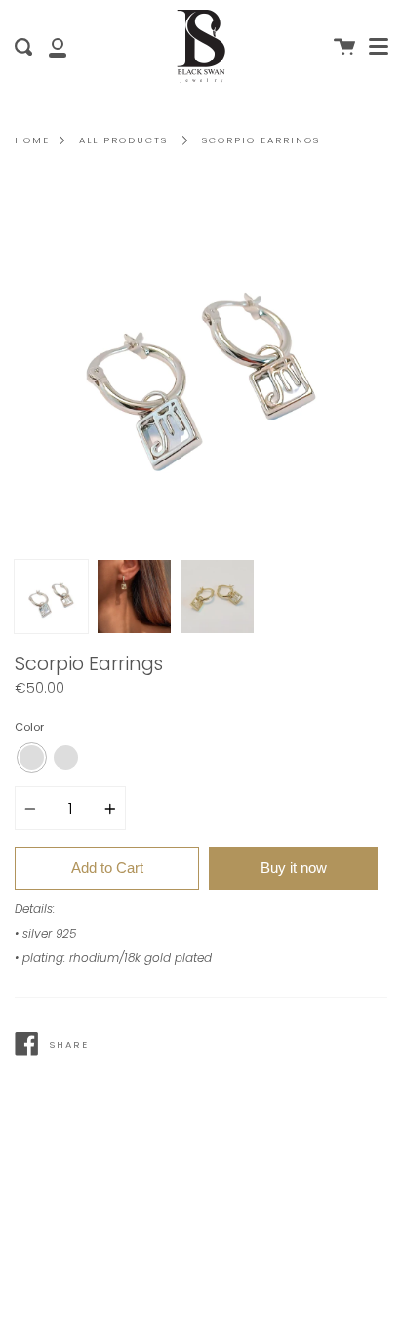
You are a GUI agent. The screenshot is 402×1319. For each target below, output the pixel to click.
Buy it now (294, 867)
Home (32, 140)
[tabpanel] (201, 364)
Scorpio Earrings (261, 140)
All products (123, 140)
